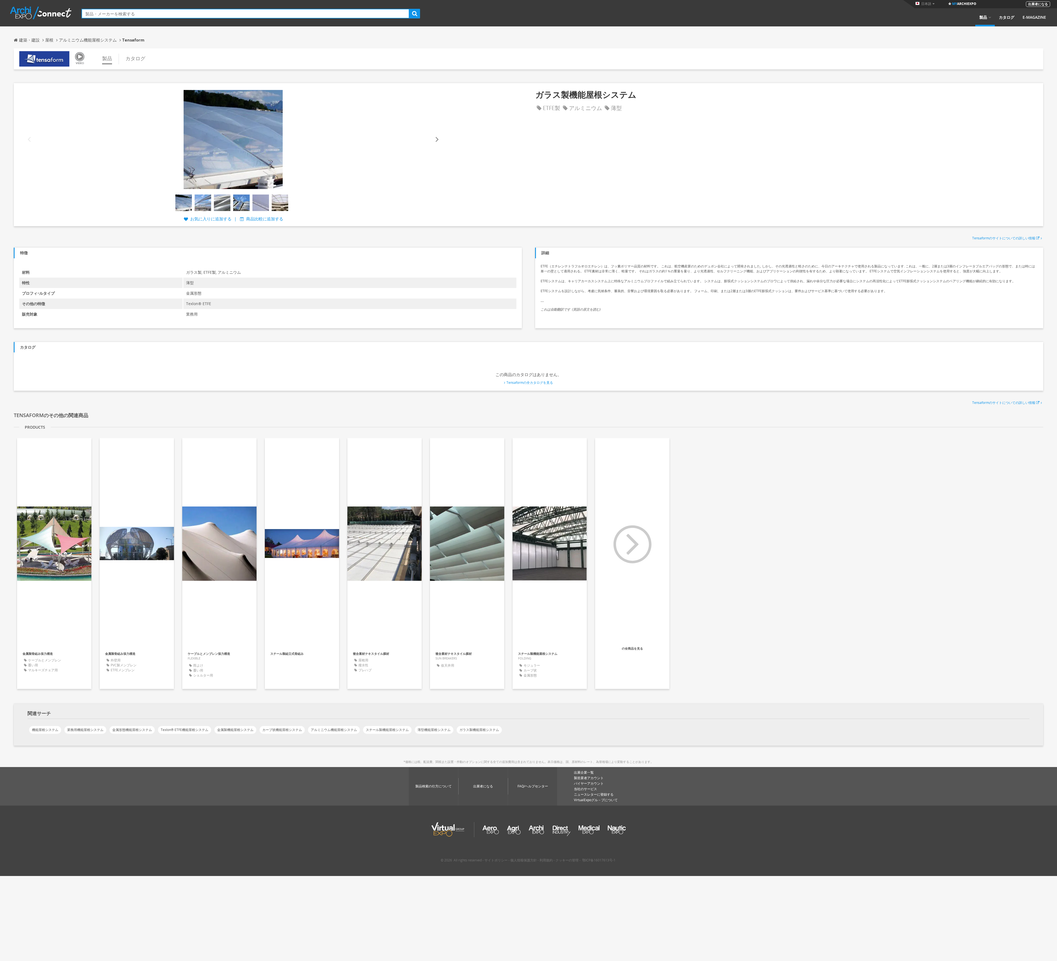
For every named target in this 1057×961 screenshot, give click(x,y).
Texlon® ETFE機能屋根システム (184, 729)
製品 (983, 17)
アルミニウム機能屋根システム (334, 729)
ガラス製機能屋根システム (479, 729)
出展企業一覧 (584, 772)
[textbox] (245, 13)
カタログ (1006, 17)
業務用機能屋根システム (85, 729)
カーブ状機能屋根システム (282, 729)
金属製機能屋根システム (235, 729)
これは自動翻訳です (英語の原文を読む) (571, 309)
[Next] (436, 139)
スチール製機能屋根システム (387, 729)
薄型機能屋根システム (434, 729)
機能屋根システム (45, 729)
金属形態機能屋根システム (132, 729)
